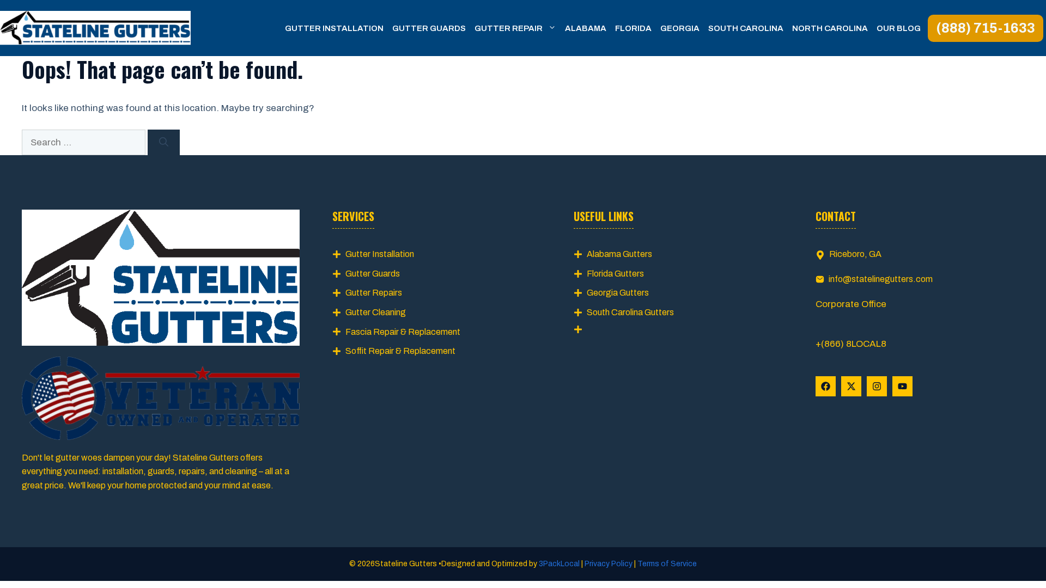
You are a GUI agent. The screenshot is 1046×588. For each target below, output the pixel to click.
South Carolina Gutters (630, 312)
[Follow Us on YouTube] (902, 386)
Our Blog (899, 28)
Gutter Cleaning (375, 312)
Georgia (680, 28)
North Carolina (830, 28)
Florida (633, 28)
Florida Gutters (615, 273)
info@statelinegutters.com (881, 279)
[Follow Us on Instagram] (877, 386)
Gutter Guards (429, 28)
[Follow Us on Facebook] (826, 386)
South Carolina (745, 28)
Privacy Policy (609, 564)
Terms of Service (666, 564)
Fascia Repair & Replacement (402, 331)
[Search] (164, 143)
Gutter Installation (334, 28)
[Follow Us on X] (851, 386)
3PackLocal (560, 564)
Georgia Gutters (618, 292)
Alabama (585, 28)
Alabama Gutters (619, 254)
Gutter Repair (509, 28)
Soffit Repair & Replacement (400, 351)
